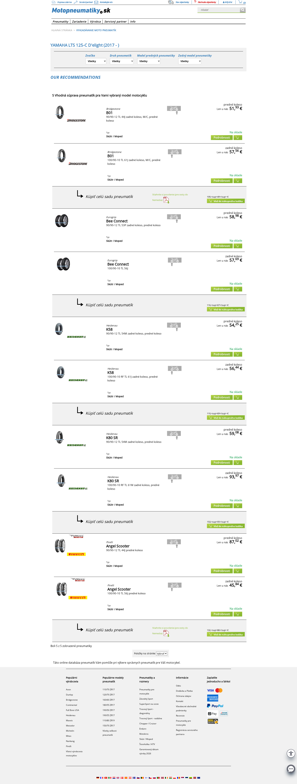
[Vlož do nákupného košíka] (238, 137)
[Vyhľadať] (243, 10)
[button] (291, 753)
